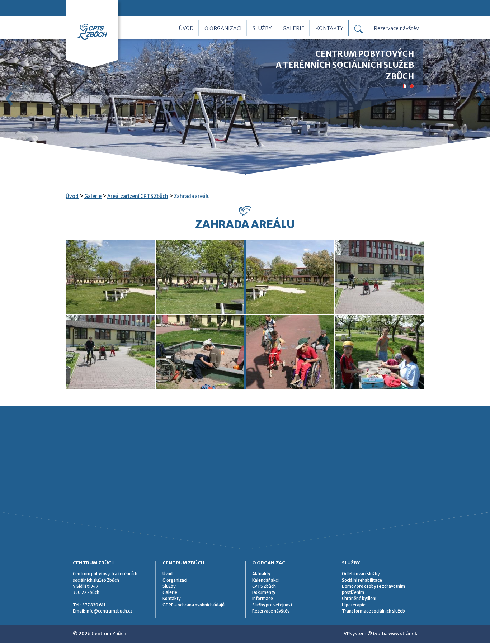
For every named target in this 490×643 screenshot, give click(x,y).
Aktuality (261, 573)
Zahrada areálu (192, 196)
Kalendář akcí (265, 580)
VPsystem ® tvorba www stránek (380, 633)
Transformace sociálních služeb (373, 611)
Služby (262, 28)
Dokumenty (263, 592)
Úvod (186, 28)
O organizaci (223, 28)
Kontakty (329, 28)
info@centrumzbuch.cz (109, 611)
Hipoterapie (354, 604)
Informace (262, 598)
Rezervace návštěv (396, 28)
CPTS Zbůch (264, 586)
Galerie (294, 28)
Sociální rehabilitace (362, 580)
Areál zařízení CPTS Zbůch (137, 196)
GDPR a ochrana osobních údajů (193, 604)
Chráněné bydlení (359, 598)
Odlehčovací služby (361, 573)
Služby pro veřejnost (272, 604)
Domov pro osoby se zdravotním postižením (373, 589)
